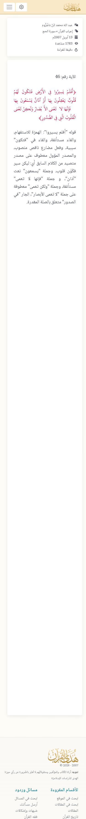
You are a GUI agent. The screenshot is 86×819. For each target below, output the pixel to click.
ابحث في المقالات (66, 805)
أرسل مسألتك (28, 805)
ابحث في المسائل (26, 799)
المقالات (73, 811)
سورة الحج (48, 31)
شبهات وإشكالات (26, 811)
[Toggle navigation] (9, 7)
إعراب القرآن (65, 31)
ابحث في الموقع (67, 799)
